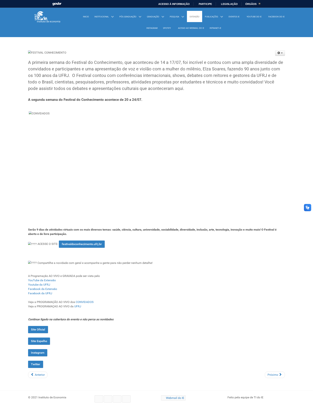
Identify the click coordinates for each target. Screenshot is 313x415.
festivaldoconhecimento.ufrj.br (82, 244)
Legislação (229, 4)
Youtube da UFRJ (39, 284)
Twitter (35, 364)
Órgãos (251, 4)
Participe (205, 4)
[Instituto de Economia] (47, 17)
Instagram (37, 352)
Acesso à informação (174, 4)
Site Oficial (38, 329)
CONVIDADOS (85, 302)
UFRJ (77, 306)
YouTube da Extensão (42, 280)
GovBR (57, 3)
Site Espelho (39, 341)
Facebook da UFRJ (40, 293)
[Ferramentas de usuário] (280, 53)
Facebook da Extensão (42, 289)
